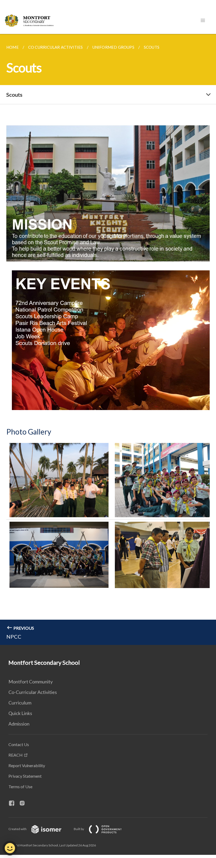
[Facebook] (13, 803)
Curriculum (19, 703)
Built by (79, 829)
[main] (108, 339)
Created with (17, 829)
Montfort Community (30, 681)
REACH (15, 754)
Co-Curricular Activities (32, 692)
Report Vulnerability (26, 765)
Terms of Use (20, 786)
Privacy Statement (25, 775)
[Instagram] (24, 803)
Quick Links (20, 713)
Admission (19, 724)
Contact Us (18, 744)
